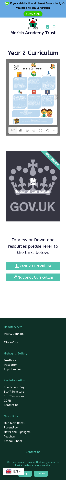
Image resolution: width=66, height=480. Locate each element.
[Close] (63, 2)
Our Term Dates (14, 423)
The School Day (14, 387)
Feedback (10, 360)
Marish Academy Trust (33, 32)
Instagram (10, 364)
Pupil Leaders (12, 369)
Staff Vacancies (14, 396)
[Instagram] (47, 27)
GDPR (7, 400)
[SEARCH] (54, 26)
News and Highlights (17, 432)
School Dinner (13, 441)
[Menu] (60, 26)
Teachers (10, 436)
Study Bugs (33, 13)
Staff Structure (14, 391)
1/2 (13, 130)
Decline (41, 473)
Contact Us (11, 405)
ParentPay (11, 427)
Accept (25, 473)
